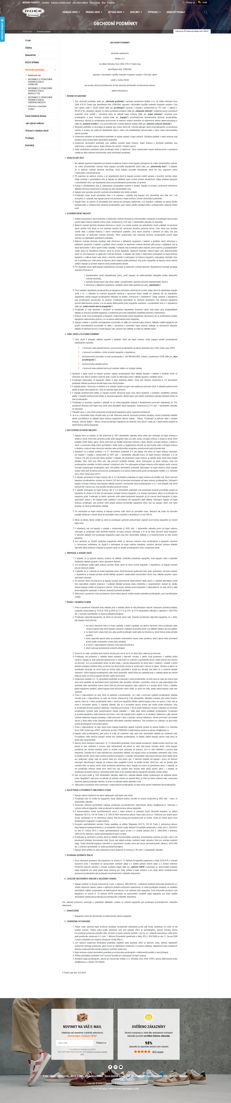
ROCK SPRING (32, 62)
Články (28, 47)
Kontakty (45, 2)
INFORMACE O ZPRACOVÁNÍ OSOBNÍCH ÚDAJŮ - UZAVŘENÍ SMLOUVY (40, 100)
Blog (103, 2)
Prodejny (111, 2)
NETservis (103, 1088)
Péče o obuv (95, 2)
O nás (28, 40)
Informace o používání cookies (37, 107)
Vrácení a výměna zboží (61, 2)
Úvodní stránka (27, 32)
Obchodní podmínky (34, 69)
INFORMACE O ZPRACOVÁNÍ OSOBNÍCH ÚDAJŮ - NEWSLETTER (40, 91)
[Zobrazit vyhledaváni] (206, 12)
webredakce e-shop (130, 1088)
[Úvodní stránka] (33, 12)
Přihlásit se (101, 1043)
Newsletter (30, 55)
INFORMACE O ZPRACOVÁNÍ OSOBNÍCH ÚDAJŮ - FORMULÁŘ (40, 82)
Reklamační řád (34, 75)
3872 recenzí (157, 1052)
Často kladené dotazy (35, 116)
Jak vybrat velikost (80, 2)
